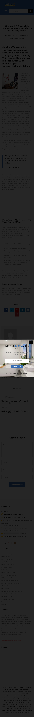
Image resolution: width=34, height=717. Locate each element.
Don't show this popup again (18, 373)
